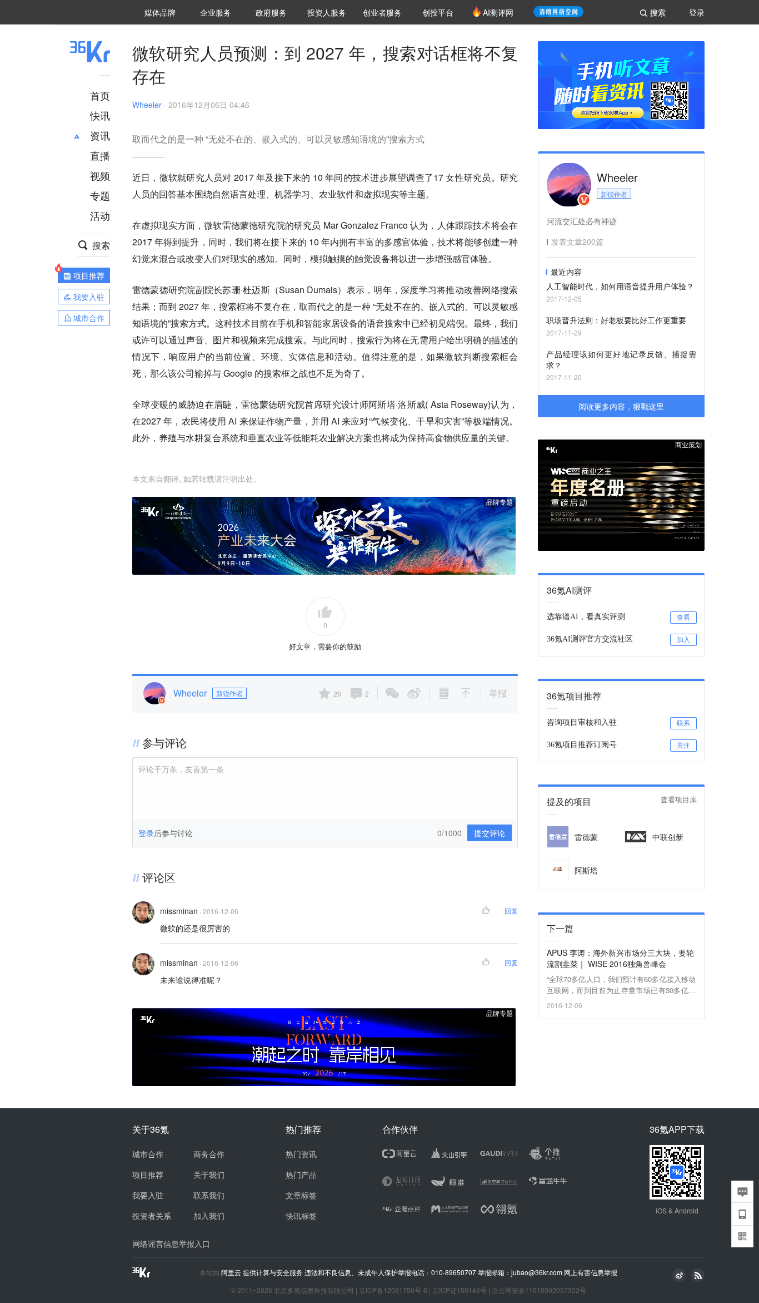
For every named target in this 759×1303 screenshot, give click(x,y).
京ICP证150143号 (459, 1290)
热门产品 (301, 1174)
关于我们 (208, 1174)
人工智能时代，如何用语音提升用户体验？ (620, 286)
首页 (100, 95)
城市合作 (147, 1153)
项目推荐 (147, 1174)
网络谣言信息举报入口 (171, 1243)
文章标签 (301, 1195)
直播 (100, 155)
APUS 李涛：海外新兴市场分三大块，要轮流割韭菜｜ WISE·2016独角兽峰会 (620, 958)
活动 (100, 215)
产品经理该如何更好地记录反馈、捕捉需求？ (621, 359)
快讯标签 (301, 1215)
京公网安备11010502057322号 (539, 1290)
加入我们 (208, 1215)
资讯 (100, 135)
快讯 (100, 115)
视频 (100, 175)
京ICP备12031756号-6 (393, 1290)
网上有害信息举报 (590, 1272)
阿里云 (232, 1272)
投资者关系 (151, 1215)
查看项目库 (679, 800)
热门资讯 (301, 1153)
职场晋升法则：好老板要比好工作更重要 (616, 319)
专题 (100, 195)
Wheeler (147, 104)
